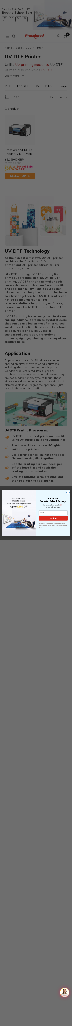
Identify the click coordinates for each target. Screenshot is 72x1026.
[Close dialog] (67, 492)
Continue (53, 518)
